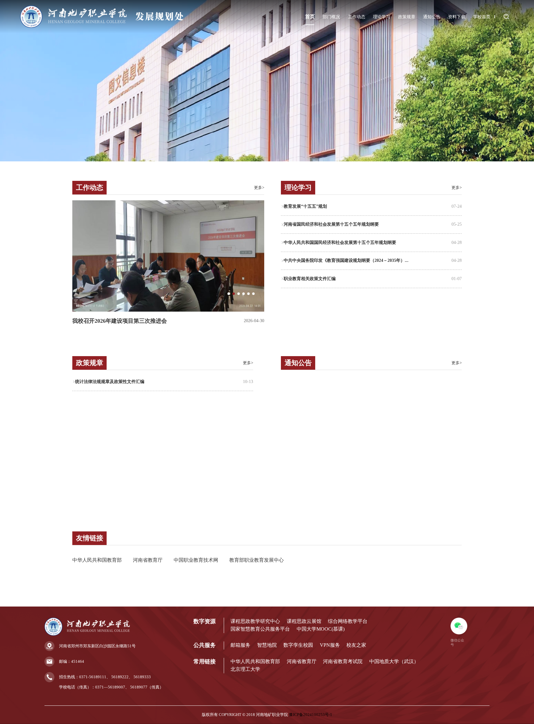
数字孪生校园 (298, 645)
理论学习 (381, 16)
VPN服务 (330, 645)
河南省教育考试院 (342, 661)
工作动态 (356, 16)
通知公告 (431, 16)
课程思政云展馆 (304, 621)
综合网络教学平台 (347, 621)
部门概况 (331, 16)
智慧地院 (267, 645)
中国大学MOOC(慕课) (321, 629)
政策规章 (406, 16)
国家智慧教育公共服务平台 (260, 629)
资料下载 (456, 16)
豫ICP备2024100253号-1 (310, 715)
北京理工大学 (245, 669)
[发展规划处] (102, 26)
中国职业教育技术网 (196, 560)
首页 (310, 16)
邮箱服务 (240, 645)
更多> (259, 187)
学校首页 (481, 16)
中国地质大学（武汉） (394, 661)
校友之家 (356, 645)
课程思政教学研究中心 (255, 621)
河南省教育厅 (148, 560)
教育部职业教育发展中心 (256, 560)
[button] (228, 293)
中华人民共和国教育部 (97, 560)
